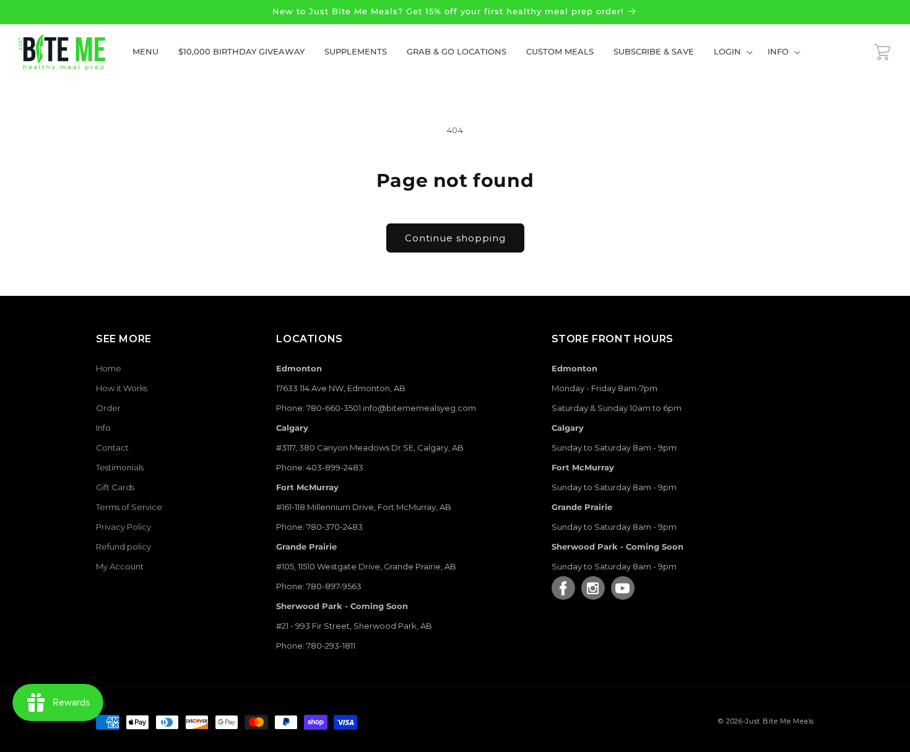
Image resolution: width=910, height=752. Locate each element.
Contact (112, 447)
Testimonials (120, 467)
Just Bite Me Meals (779, 721)
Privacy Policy (123, 527)
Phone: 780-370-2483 (319, 527)
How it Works (121, 388)
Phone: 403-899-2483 (319, 467)
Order (108, 408)
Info (103, 428)
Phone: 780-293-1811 (315, 645)
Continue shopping (455, 238)
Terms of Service (129, 507)
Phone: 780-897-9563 (319, 586)
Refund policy (123, 546)
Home (108, 368)
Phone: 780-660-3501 (318, 408)
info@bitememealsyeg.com (419, 408)
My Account (120, 566)
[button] (731, 51)
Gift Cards (115, 487)
